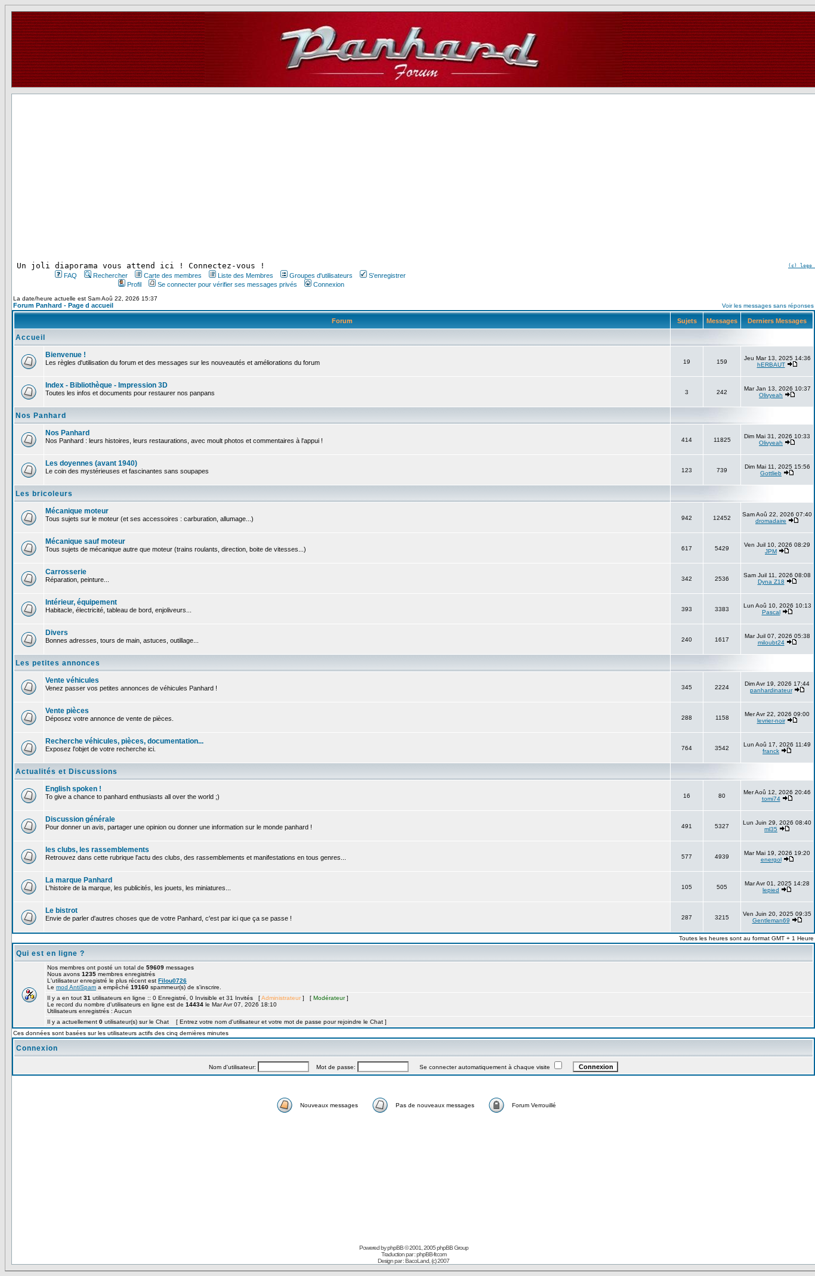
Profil (134, 284)
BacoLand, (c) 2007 (427, 1261)
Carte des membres (173, 275)
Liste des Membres (245, 275)
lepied (770, 890)
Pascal (771, 612)
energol (771, 859)
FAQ (70, 275)
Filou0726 (172, 980)
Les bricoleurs (44, 494)
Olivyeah (771, 395)
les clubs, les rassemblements (97, 849)
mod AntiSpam (76, 987)
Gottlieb (771, 473)
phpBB (395, 1247)
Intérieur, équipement (81, 602)
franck (770, 751)
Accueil (30, 337)
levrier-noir (771, 720)
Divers (56, 632)
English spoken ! (73, 789)
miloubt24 (771, 642)
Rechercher (110, 275)
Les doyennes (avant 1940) (91, 463)
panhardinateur (771, 690)
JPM (771, 551)
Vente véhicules (72, 680)
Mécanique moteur (77, 511)
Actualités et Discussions (67, 771)
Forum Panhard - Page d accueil (63, 305)
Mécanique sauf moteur (85, 541)
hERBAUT (771, 364)
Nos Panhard (41, 415)
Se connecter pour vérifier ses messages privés (227, 284)
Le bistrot (61, 910)
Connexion (328, 284)
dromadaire (770, 521)
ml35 (770, 829)
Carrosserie (66, 572)
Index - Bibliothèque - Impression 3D (106, 385)
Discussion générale (80, 819)
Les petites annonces (58, 663)
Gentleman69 (771, 920)
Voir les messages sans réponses (768, 305)
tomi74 (771, 798)
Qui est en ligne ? (50, 953)
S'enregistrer (387, 275)
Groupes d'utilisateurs (321, 275)
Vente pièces (67, 711)
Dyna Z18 (771, 581)
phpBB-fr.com (431, 1254)
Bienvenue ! (65, 355)
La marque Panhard (78, 880)
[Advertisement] (229, 178)
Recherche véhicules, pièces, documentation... (124, 741)
